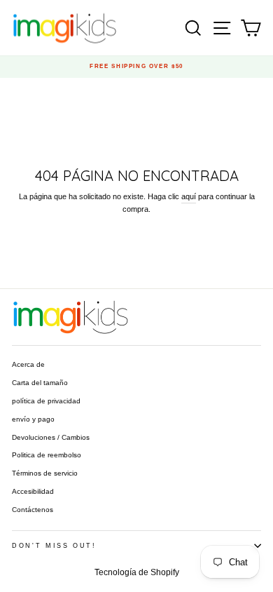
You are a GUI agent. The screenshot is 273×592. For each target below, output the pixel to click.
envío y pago (33, 419)
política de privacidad (46, 401)
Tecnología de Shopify (136, 572)
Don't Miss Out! (54, 545)
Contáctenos (32, 509)
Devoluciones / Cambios (51, 437)
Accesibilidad (33, 491)
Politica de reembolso (46, 455)
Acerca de (28, 364)
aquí (188, 196)
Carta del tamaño (40, 382)
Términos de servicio (45, 473)
